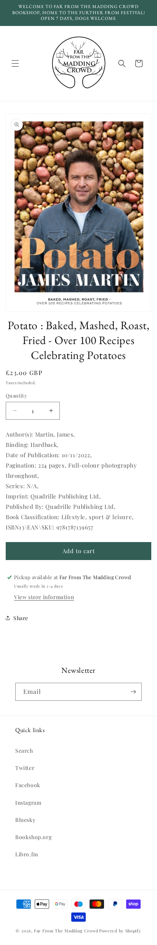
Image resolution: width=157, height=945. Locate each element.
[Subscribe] (133, 692)
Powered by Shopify (120, 931)
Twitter (24, 767)
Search (24, 750)
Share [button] (20, 618)
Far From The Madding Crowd (66, 931)
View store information (44, 597)
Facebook (27, 785)
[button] (15, 63)
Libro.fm (26, 854)
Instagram (28, 802)
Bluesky (25, 819)
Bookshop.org (33, 837)
